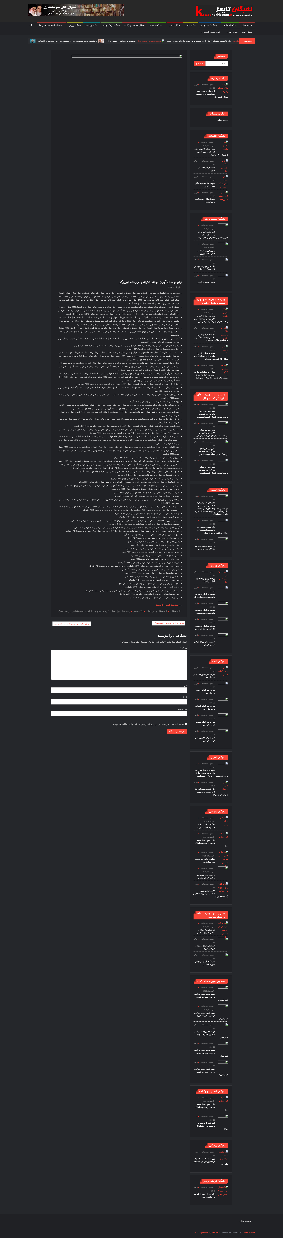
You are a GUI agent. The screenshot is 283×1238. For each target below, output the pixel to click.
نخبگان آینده (247, 32)
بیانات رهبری (232, 32)
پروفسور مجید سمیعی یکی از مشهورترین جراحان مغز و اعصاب (45, 41)
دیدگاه (183, 648)
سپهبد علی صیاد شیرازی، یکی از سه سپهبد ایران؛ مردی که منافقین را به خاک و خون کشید (211, 773)
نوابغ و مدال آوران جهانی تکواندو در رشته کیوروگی (79, 611)
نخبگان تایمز (139, 611)
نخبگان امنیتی (174, 25)
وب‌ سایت (182, 709)
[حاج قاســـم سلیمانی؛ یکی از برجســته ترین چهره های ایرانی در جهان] (219, 41)
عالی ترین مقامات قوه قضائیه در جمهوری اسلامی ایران (211, 843)
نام (185, 686)
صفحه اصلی (247, 25)
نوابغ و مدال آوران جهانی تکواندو (117, 611)
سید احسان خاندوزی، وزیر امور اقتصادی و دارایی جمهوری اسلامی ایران (211, 152)
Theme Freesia (248, 1233)
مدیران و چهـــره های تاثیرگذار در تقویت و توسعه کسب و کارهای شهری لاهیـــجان (212, 414)
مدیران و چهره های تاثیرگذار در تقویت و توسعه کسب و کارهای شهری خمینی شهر (212, 433)
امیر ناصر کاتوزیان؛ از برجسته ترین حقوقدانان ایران (212, 1126)
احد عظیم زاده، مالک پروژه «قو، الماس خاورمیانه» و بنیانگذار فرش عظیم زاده (213, 235)
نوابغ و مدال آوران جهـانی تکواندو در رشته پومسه (71, 624)
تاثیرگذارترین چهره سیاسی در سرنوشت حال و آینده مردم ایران (211, 894)
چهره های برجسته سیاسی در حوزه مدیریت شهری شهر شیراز (211, 1016)
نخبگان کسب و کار (209, 25)
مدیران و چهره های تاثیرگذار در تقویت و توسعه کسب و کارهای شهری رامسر (213, 451)
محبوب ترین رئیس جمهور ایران (99, 41)
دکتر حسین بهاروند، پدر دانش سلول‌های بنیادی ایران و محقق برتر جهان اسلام (212, 530)
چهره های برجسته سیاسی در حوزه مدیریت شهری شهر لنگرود (211, 1072)
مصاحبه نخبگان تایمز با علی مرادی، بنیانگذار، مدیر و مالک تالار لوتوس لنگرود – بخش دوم (211, 319)
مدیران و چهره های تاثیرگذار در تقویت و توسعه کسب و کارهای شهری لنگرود (213, 470)
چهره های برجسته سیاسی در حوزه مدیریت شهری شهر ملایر (211, 1034)
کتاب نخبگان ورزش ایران (167, 605)
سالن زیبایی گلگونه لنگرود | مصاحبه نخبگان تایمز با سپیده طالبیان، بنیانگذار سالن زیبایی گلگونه (211, 375)
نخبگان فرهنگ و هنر (111, 25)
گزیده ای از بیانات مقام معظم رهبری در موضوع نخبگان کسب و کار (212, 94)
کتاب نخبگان (176, 611)
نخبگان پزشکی (91, 25)
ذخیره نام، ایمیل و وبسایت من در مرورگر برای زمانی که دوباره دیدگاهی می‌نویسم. (148, 724)
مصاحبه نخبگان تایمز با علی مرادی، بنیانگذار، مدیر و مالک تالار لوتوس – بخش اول (211, 356)
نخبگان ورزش (75, 25)
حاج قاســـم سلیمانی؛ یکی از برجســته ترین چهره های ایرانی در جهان (177, 41)
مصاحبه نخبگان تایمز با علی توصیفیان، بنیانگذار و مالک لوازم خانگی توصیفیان (211, 337)
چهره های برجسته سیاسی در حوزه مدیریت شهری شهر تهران (211, 1053)
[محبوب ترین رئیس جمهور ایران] (128, 41)
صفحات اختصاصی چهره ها (50, 25)
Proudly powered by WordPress (207, 1233)
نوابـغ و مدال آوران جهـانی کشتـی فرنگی (169, 623)
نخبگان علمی (190, 25)
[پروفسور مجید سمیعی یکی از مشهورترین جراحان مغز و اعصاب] (78, 41)
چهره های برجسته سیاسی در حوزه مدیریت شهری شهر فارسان (211, 997)
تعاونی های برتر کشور (206, 282)
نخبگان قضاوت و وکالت (134, 25)
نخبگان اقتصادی (230, 25)
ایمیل (184, 697)
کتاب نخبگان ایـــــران (210, 32)
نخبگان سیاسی (155, 25)
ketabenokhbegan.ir (207, 84)
